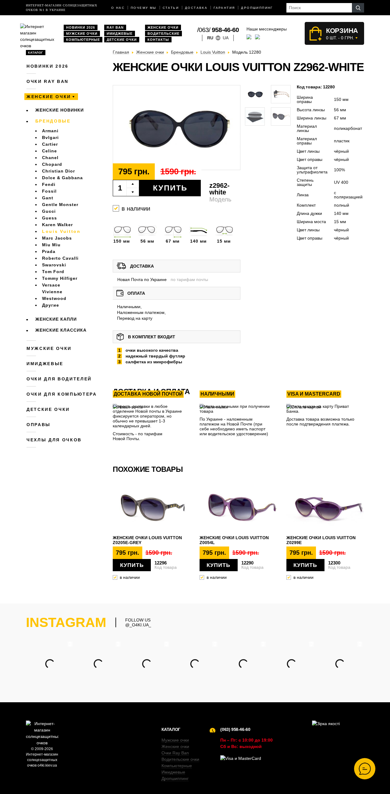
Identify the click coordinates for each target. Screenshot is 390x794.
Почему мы (144, 7)
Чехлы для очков (54, 439)
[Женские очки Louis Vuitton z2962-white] (176, 127)
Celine (49, 150)
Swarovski (54, 264)
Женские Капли (56, 319)
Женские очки (163, 27)
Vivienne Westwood (54, 295)
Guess (49, 217)
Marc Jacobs (57, 238)
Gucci (49, 211)
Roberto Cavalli (60, 258)
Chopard (52, 164)
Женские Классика (61, 330)
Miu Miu (51, 244)
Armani (50, 130)
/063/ (218, 29)
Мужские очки (82, 33)
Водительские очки (180, 759)
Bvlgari (50, 137)
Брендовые (53, 121)
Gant (47, 197)
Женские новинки (59, 110)
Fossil (49, 191)
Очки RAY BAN (48, 81)
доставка (196, 7)
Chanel (50, 157)
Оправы (39, 424)
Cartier (50, 144)
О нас (118, 7)
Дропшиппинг (257, 7)
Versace (51, 285)
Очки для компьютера (62, 394)
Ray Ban (115, 27)
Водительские (163, 33)
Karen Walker (57, 224)
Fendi (48, 184)
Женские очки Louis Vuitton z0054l (234, 540)
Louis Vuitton (61, 231)
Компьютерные (83, 39)
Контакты (158, 39)
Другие (50, 305)
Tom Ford (53, 271)
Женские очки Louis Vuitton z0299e (321, 540)
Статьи (171, 7)
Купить (170, 187)
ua (226, 37)
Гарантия (224, 7)
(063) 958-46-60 (235, 729)
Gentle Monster (60, 204)
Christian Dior (58, 171)
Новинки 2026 (80, 27)
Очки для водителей (59, 378)
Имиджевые (120, 33)
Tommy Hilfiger (59, 278)
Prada (48, 251)
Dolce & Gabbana (62, 177)
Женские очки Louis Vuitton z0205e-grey (147, 540)
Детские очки (122, 39)
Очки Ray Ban (175, 752)
